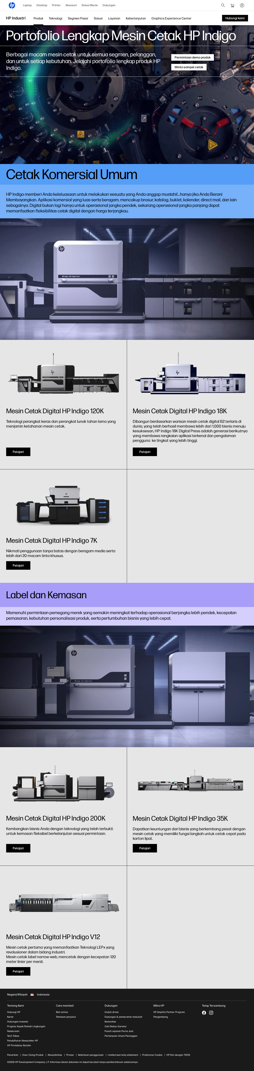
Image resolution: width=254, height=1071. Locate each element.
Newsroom (13, 1031)
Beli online (62, 1012)
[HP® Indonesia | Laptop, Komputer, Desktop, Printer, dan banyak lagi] (12, 5)
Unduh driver (112, 1012)
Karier (10, 1016)
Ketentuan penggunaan (91, 1055)
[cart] (232, 5)
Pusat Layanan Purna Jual (119, 1031)
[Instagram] (211, 1013)
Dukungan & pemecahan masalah (123, 1016)
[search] (223, 5)
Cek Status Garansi (115, 1026)
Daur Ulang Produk (32, 1055)
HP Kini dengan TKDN (178, 1055)
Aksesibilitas (55, 1055)
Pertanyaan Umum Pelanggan (121, 1036)
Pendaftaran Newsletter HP (22, 1040)
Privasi (70, 1055)
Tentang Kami (15, 1005)
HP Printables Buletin (19, 1045)
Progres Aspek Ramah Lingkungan (26, 1026)
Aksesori (71, 5)
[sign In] (242, 5)
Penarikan (12, 1055)
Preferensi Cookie (152, 1055)
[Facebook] (204, 1013)
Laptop (27, 5)
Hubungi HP (13, 1012)
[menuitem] (27, 5)
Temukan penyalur (66, 1016)
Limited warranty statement (123, 1055)
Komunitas (110, 1021)
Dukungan (109, 5)
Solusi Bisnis (90, 5)
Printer (56, 5)
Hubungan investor (17, 1021)
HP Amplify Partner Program (169, 1012)
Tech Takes (13, 1036)
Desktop (42, 5)
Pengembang (160, 1016)
